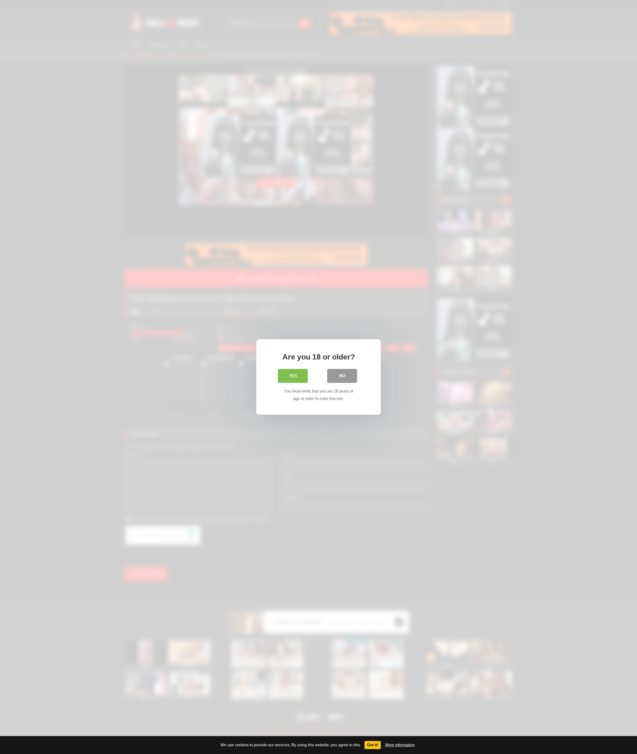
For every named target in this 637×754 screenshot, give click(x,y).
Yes (293, 376)
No (342, 376)
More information (400, 745)
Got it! (372, 745)
